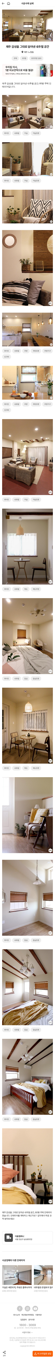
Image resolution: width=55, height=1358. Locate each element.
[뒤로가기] (3, 3)
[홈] (8, 3)
